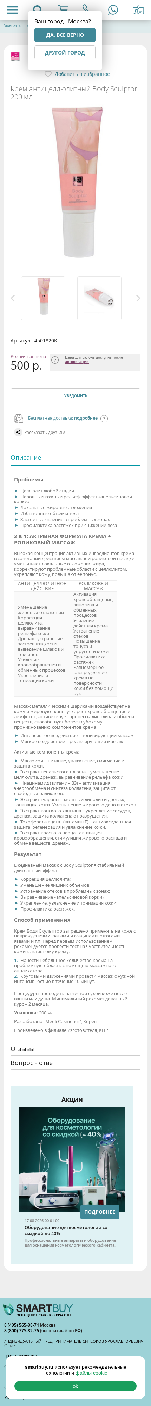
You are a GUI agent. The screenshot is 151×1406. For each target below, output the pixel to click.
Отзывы (23, 1048)
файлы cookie (91, 1373)
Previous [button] (13, 298)
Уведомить (75, 395)
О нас (10, 1345)
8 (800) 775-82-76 (22, 1331)
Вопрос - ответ (33, 1062)
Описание (26, 457)
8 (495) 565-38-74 (22, 1325)
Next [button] (138, 298)
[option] (47, 298)
